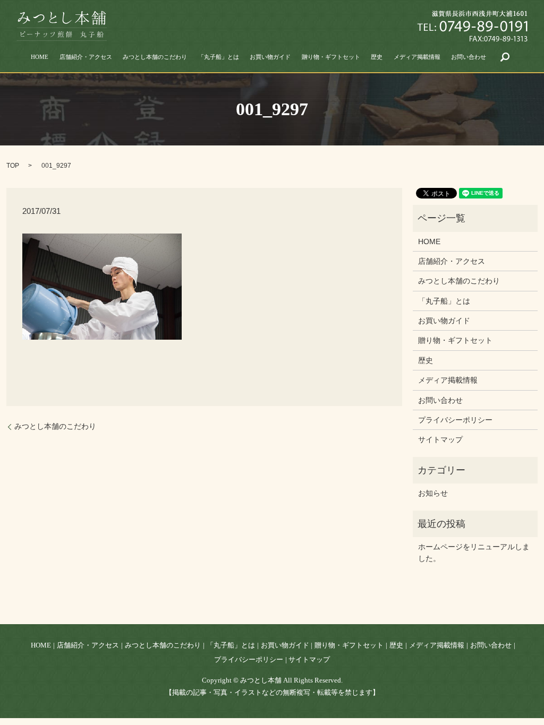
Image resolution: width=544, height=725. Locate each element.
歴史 (376, 57)
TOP (12, 165)
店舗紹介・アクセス (86, 57)
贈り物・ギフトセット (331, 57)
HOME (39, 57)
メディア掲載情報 (417, 57)
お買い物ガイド (270, 57)
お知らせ (433, 493)
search (505, 57)
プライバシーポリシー (455, 420)
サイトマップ (440, 439)
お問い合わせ (468, 57)
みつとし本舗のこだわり (155, 57)
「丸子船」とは (218, 57)
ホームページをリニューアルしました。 (474, 552)
